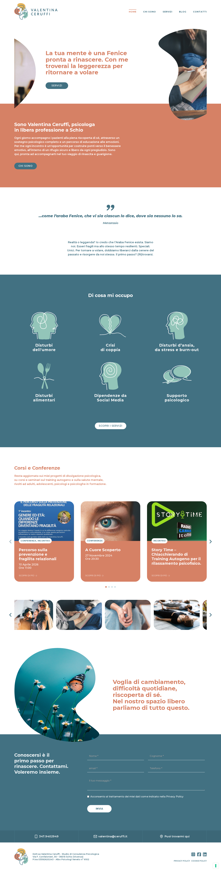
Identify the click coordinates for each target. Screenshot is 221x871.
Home (132, 11)
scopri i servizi (110, 425)
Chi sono (25, 165)
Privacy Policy (182, 861)
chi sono (149, 11)
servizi (167, 11)
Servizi (27, 85)
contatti (200, 11)
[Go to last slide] (10, 615)
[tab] (106, 587)
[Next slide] (210, 541)
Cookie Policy (199, 861)
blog (182, 11)
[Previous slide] (10, 541)
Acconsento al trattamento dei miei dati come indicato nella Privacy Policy (136, 796)
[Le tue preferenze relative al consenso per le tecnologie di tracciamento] (216, 866)
